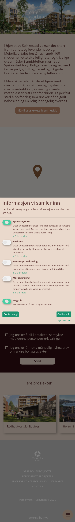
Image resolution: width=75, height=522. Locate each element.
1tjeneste (19, 292)
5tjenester (20, 236)
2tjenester (20, 272)
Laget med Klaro (64, 320)
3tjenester (20, 256)
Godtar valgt (10, 314)
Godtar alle (63, 314)
